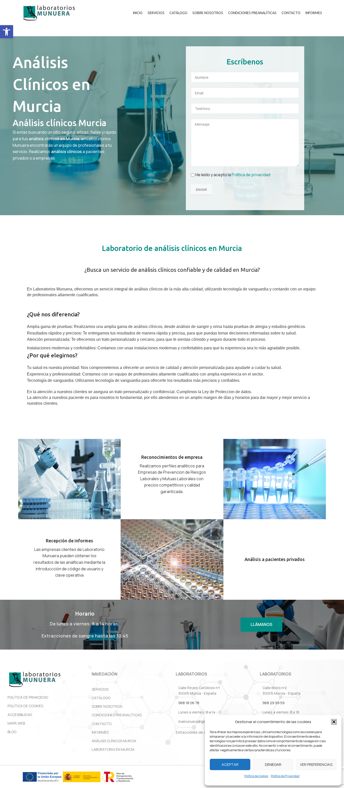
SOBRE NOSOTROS (107, 706)
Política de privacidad (251, 174)
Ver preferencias (316, 764)
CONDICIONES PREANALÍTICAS (117, 714)
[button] (6, 31)
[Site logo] (49, 12)
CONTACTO (102, 723)
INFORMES (100, 732)
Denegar (273, 764)
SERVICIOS (100, 689)
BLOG (12, 731)
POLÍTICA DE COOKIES (25, 705)
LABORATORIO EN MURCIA (113, 749)
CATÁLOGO (101, 697)
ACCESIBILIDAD (20, 714)
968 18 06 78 (188, 702)
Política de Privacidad (285, 776)
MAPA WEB (16, 723)
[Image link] (35, 679)
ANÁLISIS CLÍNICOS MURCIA (114, 740)
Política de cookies (256, 776)
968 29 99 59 (273, 702)
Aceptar (230, 764)
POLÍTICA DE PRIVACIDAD (28, 697)
